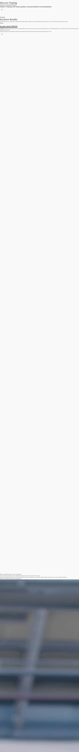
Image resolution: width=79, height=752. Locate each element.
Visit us (1, 23)
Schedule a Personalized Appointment (8, 4)
